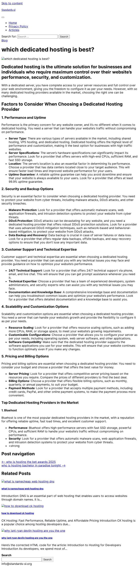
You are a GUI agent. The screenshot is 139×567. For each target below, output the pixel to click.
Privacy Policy (18, 26)
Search (6, 555)
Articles (14, 30)
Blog (4, 40)
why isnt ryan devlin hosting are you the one (26, 537)
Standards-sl (8, 9)
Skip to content (12, 3)
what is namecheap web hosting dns (22, 488)
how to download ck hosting (17, 513)
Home (13, 23)
